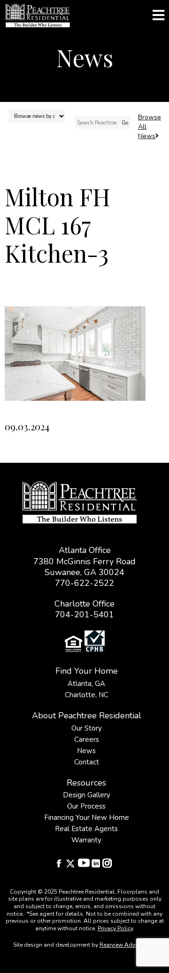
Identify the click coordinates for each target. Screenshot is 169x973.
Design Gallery (86, 795)
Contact (86, 762)
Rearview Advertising (127, 945)
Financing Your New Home (86, 817)
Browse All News (149, 126)
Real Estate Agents (86, 828)
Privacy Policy (115, 928)
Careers (86, 739)
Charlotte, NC (86, 695)
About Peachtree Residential (86, 715)
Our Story (86, 728)
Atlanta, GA (86, 683)
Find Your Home (86, 671)
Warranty (86, 840)
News (86, 750)
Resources (86, 782)
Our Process (86, 806)
